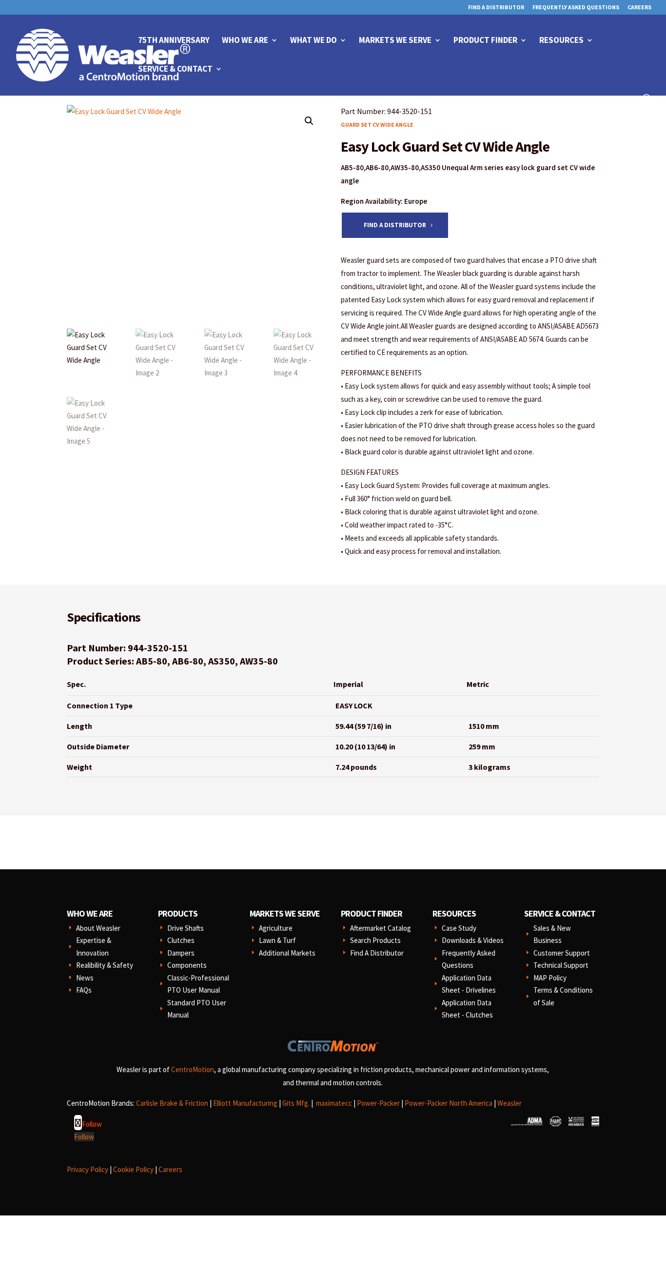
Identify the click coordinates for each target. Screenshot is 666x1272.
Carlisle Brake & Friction (172, 1103)
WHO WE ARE (90, 913)
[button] (309, 121)
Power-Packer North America (448, 1103)
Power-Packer (378, 1103)
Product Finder (485, 41)
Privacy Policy (87, 1169)
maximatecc (334, 1103)
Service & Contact (175, 69)
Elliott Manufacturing (245, 1103)
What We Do (313, 41)
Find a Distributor (395, 225)
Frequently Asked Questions (575, 7)
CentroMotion (192, 1069)
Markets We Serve (395, 41)
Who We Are (245, 41)
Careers (639, 7)
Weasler (509, 1103)
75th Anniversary (174, 41)
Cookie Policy (133, 1169)
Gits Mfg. (296, 1103)
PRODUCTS (177, 913)
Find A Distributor (496, 7)
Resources (561, 41)
